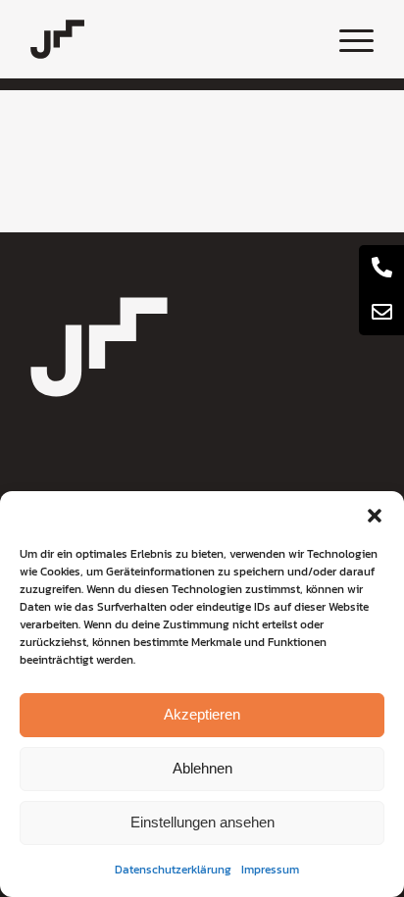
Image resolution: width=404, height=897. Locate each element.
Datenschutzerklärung (173, 869)
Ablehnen (202, 768)
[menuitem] (347, 39)
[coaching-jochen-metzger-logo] (167, 39)
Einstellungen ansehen (202, 822)
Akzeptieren (202, 714)
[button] (374, 515)
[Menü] (347, 39)
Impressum (270, 869)
